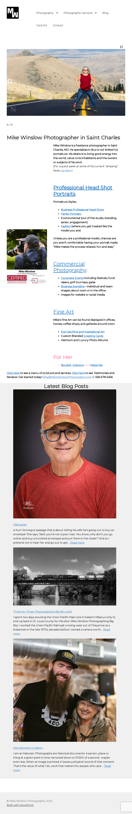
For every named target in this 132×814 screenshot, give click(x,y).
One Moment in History (28, 747)
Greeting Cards (93, 336)
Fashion (66, 226)
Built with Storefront (20, 805)
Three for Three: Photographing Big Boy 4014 (42, 611)
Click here (13, 373)
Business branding (73, 286)
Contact (58, 25)
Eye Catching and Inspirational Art (83, 331)
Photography (45, 13)
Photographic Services (78, 13)
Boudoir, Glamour (72, 365)
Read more (77, 542)
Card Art (41, 25)
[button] (9, 81)
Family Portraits (71, 213)
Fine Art (63, 311)
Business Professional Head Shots (82, 209)
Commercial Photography (69, 267)
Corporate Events (72, 278)
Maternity (96, 365)
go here (66, 170)
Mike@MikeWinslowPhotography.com (66, 377)
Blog (105, 13)
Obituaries (20, 524)
